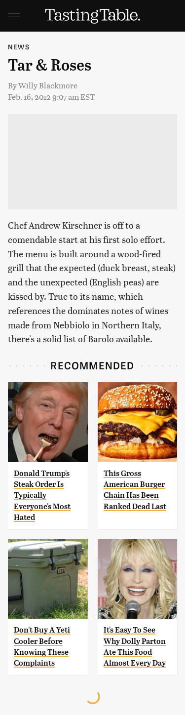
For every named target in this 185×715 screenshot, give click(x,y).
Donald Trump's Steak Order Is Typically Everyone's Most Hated (42, 495)
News (19, 46)
